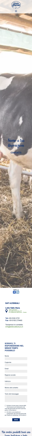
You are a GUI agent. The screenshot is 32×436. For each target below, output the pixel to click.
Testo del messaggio (12, 394)
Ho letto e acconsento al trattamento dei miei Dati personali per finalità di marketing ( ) (15, 413)
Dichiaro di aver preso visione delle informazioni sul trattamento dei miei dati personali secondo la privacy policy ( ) (15, 408)
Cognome (8, 362)
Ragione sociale (10, 375)
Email (6, 369)
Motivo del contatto (11, 388)
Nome (7, 356)
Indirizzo (8, 381)
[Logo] (16, 5)
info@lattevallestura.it (14, 327)
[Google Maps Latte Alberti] (6, 311)
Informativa (12, 410)
